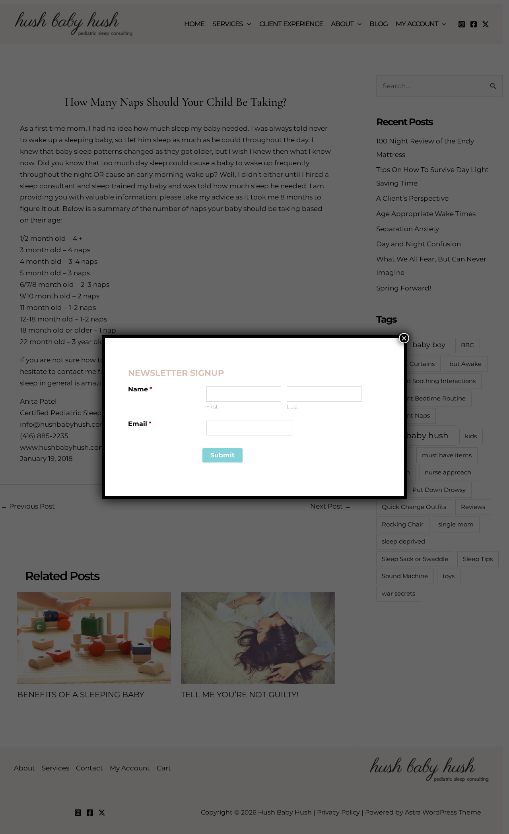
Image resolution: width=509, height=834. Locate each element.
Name (140, 389)
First (212, 406)
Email (140, 424)
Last (293, 406)
